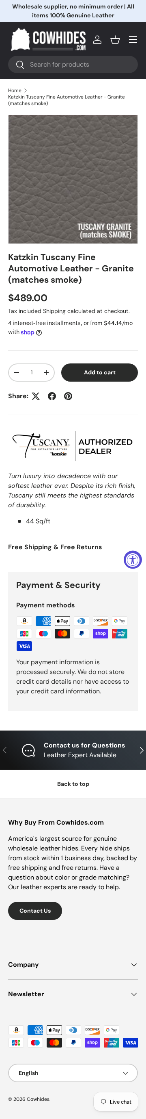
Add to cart (100, 372)
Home (14, 90)
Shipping (54, 311)
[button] (115, 39)
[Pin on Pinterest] (68, 396)
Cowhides (38, 1099)
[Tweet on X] (36, 396)
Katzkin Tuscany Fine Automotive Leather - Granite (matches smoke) (66, 100)
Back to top (73, 783)
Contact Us (35, 910)
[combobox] (73, 64)
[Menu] (133, 39)
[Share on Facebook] (52, 396)
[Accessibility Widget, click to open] (133, 559)
